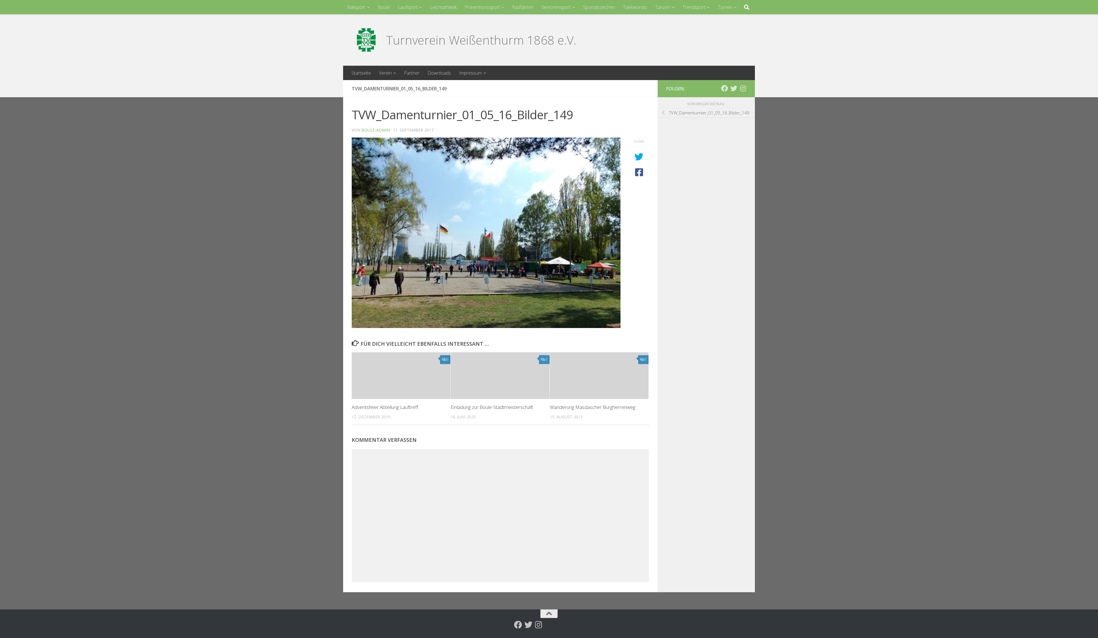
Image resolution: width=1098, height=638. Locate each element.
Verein (385, 73)
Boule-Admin (375, 130)
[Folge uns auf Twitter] (733, 88)
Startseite (361, 73)
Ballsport (356, 7)
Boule (384, 7)
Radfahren (523, 7)
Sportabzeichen (599, 7)
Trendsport (694, 7)
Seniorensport (556, 7)
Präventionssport (482, 7)
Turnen (725, 7)
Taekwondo (635, 7)
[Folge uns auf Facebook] (724, 88)
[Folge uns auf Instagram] (742, 88)
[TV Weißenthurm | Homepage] (366, 40)
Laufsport (408, 7)
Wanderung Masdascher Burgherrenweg (592, 407)
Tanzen (662, 7)
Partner (411, 73)
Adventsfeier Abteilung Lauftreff (385, 407)
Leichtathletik (443, 7)
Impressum (470, 73)
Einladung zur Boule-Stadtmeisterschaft (492, 407)
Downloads (439, 73)
